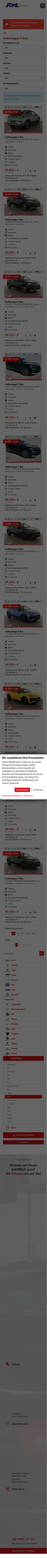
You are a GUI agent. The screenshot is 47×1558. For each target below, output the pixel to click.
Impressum (28, 795)
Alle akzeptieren (22, 790)
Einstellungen (38, 790)
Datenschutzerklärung (11, 795)
